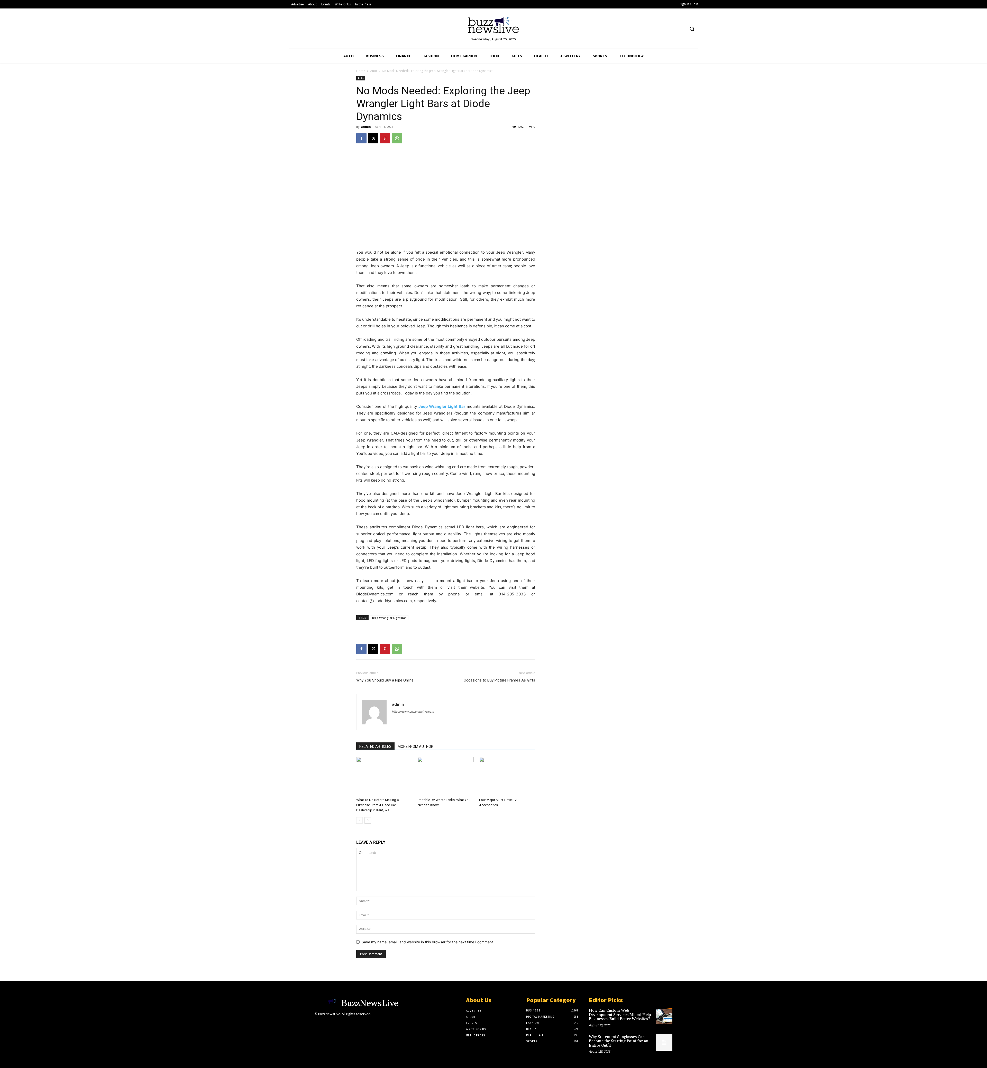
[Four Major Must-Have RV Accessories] (507, 776)
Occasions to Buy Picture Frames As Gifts (499, 680)
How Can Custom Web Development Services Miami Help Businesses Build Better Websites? (620, 1014)
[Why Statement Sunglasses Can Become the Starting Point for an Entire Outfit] (664, 1042)
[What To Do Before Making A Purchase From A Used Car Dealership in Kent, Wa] (384, 776)
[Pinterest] (385, 138)
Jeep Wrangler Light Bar (389, 618)
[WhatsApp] (397, 138)
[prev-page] (359, 820)
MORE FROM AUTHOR (415, 746)
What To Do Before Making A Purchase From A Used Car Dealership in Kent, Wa (377, 805)
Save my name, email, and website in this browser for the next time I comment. (428, 942)
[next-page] (367, 820)
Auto (373, 71)
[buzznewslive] (493, 26)
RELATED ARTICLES (375, 746)
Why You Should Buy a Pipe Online (385, 680)
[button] (692, 29)
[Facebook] (361, 138)
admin (366, 126)
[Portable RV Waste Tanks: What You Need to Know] (446, 776)
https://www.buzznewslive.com (413, 711)
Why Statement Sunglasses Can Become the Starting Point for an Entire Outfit (618, 1041)
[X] (373, 138)
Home (360, 71)
